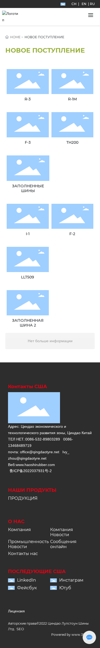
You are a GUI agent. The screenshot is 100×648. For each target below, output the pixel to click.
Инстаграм (71, 580)
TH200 (72, 142)
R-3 (28, 99)
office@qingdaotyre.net (39, 452)
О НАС (16, 521)
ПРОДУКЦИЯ (23, 498)
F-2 (72, 233)
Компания (19, 529)
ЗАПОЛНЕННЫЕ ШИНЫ (28, 188)
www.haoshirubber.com (35, 465)
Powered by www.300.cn (71, 635)
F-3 (28, 142)
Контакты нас (23, 553)
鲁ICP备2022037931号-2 (31, 471)
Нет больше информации (50, 341)
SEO (20, 629)
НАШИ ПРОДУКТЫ (32, 490)
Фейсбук (27, 587)
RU (92, 4)
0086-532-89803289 (42, 439)
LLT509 (27, 277)
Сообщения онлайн (63, 544)
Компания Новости (61, 532)
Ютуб (65, 587)
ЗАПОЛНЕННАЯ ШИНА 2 (27, 323)
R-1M (72, 99)
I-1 (28, 233)
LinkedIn (26, 580)
